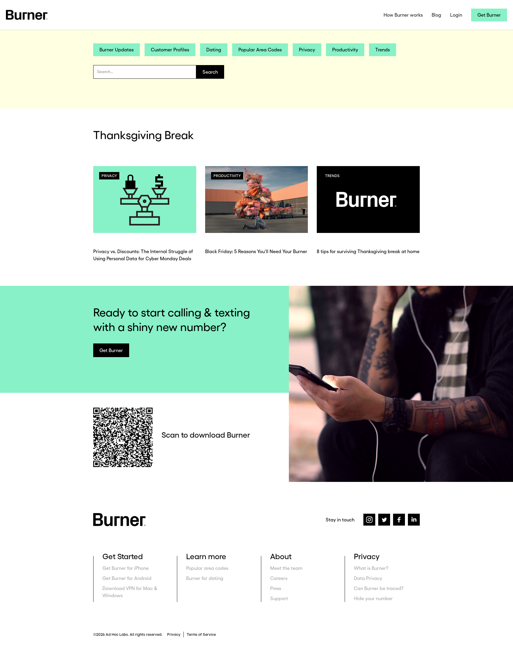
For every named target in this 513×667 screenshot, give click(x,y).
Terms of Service (201, 634)
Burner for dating (204, 578)
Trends (382, 49)
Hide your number (373, 598)
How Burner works (403, 15)
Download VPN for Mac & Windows (130, 592)
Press (275, 588)
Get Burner (489, 15)
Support (279, 598)
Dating (213, 49)
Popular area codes (207, 568)
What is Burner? (371, 568)
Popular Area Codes (260, 49)
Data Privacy (368, 578)
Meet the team (286, 568)
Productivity (345, 49)
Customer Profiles (170, 49)
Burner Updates (116, 49)
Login (456, 15)
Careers (278, 578)
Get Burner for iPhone (125, 568)
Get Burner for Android (126, 578)
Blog (436, 15)
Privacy (307, 49)
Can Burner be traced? (378, 588)
